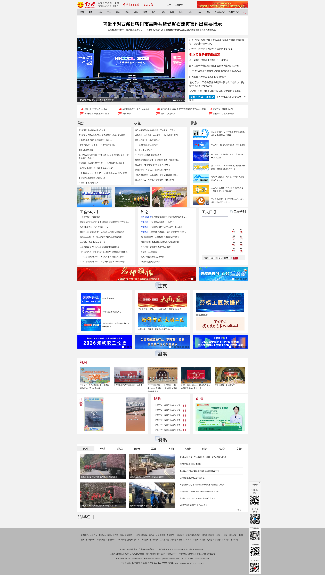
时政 (91, 12)
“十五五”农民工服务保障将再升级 (148, 155)
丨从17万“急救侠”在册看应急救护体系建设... (164, 217)
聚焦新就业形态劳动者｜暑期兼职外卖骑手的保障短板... (157, 160)
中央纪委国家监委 (140, 547)
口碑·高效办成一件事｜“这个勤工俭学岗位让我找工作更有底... (104, 252)
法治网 (173, 552)
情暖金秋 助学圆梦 (86, 150)
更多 (240, 510)
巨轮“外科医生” (202, 315)
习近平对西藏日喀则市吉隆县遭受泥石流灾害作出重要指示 (162, 24)
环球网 (188, 552)
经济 (145, 12)
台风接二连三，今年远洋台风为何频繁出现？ (197, 498)
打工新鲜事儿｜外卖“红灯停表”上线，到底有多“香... (155, 180)
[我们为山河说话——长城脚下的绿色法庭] (132, 197)
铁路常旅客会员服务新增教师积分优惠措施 (95, 140)
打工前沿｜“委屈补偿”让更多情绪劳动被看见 (152, 165)
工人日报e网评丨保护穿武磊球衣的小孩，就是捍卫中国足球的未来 (227, 200)
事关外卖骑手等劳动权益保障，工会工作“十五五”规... (156, 130)
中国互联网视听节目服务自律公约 (129, 571)
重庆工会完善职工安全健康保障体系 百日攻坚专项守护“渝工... (104, 222)
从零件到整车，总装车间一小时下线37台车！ (115, 325)
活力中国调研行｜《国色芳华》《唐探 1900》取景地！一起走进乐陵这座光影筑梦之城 (162, 388)
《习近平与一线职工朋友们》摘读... (168, 405)
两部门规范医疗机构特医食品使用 (92, 130)
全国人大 (93, 547)
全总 (100, 12)
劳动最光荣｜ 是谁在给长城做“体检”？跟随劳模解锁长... (160, 309)
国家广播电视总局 (193, 547)
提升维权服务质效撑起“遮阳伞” (147, 140)
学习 (82, 12)
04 (241, 236)
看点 (194, 123)
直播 (199, 398)
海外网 (202, 552)
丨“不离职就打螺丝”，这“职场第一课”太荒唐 (162, 227)
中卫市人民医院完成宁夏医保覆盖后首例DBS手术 (199, 471)
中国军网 (144, 552)
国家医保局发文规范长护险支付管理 (207, 77)
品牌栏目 (86, 516)
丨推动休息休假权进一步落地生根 (158, 222)
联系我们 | (151, 561)
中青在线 (180, 552)
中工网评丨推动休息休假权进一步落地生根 (228, 145)
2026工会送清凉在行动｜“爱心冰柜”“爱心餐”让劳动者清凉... (103, 262)
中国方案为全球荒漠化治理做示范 (92, 178)
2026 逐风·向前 (108, 298)
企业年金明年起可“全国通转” (146, 145)
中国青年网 (90, 552)
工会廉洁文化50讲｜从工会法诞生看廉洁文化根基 (99, 247)
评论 (127, 12)
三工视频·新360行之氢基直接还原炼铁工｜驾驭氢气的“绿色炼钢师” (227, 189)
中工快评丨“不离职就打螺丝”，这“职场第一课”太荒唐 (227, 156)
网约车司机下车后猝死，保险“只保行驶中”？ (152, 170)
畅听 (157, 398)
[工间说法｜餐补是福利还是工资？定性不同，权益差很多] (94, 197)
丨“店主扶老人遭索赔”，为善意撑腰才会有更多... (163, 232)
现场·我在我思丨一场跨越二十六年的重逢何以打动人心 (227, 178)
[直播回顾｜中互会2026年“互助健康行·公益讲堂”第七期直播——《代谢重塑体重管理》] (220, 417)
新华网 (211, 547)
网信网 (152, 547)
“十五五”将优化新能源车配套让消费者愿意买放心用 (215, 71)
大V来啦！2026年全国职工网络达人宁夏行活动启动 (215, 91)
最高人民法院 (112, 547)
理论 (118, 12)
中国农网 (234, 552)
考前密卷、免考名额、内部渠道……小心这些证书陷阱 (156, 135)
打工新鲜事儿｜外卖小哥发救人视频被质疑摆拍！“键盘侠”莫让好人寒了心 (228, 167)
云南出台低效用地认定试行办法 (192, 478)
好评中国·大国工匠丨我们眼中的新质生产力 (155, 329)
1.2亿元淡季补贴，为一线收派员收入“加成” (96, 168)
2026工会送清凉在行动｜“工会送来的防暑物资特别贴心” (102, 257)
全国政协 (102, 547)
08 (241, 249)
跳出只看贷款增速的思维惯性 (152, 257)
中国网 (224, 547)
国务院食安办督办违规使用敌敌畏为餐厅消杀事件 (214, 65)
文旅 (199, 12)
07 (234, 249)
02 (241, 230)
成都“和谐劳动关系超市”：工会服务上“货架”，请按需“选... (103, 232)
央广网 (137, 552)
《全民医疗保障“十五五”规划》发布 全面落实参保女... (156, 175)
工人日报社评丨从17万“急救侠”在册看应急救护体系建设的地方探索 (228, 133)
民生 (154, 12)
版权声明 (133, 561)
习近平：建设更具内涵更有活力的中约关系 (211, 49)
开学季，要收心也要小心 (88, 183)
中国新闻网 (154, 552)
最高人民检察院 (125, 547)
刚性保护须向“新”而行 (143, 150)
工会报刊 (240, 211)
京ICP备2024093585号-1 (195, 561)
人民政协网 (164, 552)
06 (241, 242)
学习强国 (225, 552)
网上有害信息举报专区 (153, 571)
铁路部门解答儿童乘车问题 (190, 464)
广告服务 (142, 561)
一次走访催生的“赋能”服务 (90, 217)
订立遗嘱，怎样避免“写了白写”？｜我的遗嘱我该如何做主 (101, 163)
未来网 (195, 552)
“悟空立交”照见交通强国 (150, 262)
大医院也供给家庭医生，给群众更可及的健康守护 (160, 242)
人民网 (204, 547)
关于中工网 (124, 561)
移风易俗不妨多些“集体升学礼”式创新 (156, 247)
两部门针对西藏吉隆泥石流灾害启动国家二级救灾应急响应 (102, 135)
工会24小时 (89, 212)
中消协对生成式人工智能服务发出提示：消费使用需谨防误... (203, 457)
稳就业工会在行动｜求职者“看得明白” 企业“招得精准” (101, 237)
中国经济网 (100, 552)
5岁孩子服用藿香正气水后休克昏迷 (193, 505)
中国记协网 (179, 547)
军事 (172, 12)
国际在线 (232, 547)
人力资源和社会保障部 (165, 547)
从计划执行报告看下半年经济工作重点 (208, 60)
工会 (109, 12)
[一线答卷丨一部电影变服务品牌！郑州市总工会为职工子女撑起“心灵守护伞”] (169, 197)
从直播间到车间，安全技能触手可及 (94, 227)
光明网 (130, 552)
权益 (136, 12)
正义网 (209, 552)
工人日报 (209, 212)
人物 (190, 12)
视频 (163, 12)
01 (234, 230)
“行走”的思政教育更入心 (111, 312)
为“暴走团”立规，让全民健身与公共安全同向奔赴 (160, 237)
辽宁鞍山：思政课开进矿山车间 (92, 242)
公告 (208, 12)
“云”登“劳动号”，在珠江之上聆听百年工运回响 (97, 145)
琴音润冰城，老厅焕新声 (225, 385)
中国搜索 (217, 552)
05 (234, 242)
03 (234, 236)
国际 (181, 12)
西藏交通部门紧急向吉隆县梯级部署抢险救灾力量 (199, 491)
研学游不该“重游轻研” (149, 252)
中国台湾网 (111, 552)
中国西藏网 (121, 552)
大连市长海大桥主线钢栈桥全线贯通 (128, 385)
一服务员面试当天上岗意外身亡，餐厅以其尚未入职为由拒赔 (103, 173)
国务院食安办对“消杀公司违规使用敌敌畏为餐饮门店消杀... (203, 485)
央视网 (218, 547)
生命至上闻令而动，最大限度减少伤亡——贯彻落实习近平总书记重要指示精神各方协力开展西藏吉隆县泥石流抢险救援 (162, 30)
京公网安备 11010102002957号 (171, 561)
